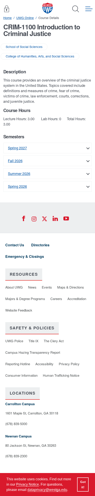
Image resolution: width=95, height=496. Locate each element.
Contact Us (14, 244)
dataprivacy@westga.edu (47, 490)
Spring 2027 (17, 148)
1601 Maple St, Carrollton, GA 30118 (31, 413)
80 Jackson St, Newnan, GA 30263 (30, 445)
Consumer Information (21, 375)
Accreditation (76, 298)
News (32, 287)
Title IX (33, 340)
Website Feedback (18, 310)
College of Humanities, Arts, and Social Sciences (40, 56)
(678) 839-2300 (16, 456)
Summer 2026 (19, 174)
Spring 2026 (17, 186)
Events (47, 287)
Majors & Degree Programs (25, 298)
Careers (56, 298)
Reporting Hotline (17, 363)
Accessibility (44, 363)
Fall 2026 (15, 161)
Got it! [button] (83, 484)
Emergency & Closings (24, 256)
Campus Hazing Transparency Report (32, 352)
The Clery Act (54, 340)
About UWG (14, 287)
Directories (40, 244)
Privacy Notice (27, 484)
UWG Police (14, 340)
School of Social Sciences (24, 47)
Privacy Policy (69, 363)
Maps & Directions (70, 287)
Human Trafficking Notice (61, 375)
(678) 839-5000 (16, 423)
